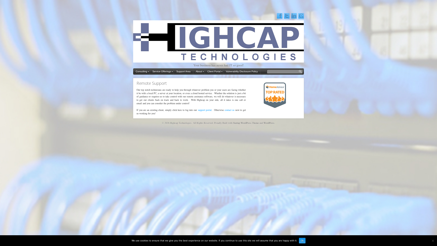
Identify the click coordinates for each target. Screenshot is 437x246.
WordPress (269, 123)
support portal (205, 110)
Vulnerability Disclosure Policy (242, 71)
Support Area (183, 71)
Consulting (141, 71)
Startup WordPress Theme (246, 123)
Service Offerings (161, 71)
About (199, 71)
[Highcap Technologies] (218, 60)
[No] (432, 240)
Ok (302, 240)
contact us (229, 110)
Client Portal (214, 71)
